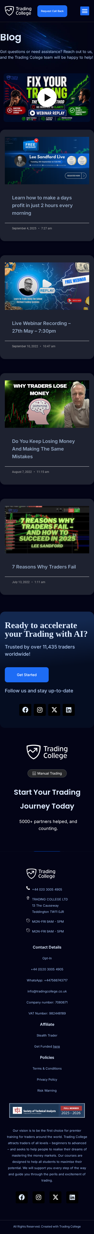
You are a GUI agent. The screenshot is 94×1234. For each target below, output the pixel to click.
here (56, 1046)
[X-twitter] (54, 710)
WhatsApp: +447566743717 (47, 980)
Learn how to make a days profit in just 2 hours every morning (42, 205)
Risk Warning (47, 1090)
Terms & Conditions (47, 1068)
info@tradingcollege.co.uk (47, 991)
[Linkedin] (69, 710)
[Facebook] (25, 710)
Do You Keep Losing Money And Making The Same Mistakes (43, 448)
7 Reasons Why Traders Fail (44, 567)
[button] (84, 11)
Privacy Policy (47, 1079)
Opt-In (47, 958)
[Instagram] (40, 710)
